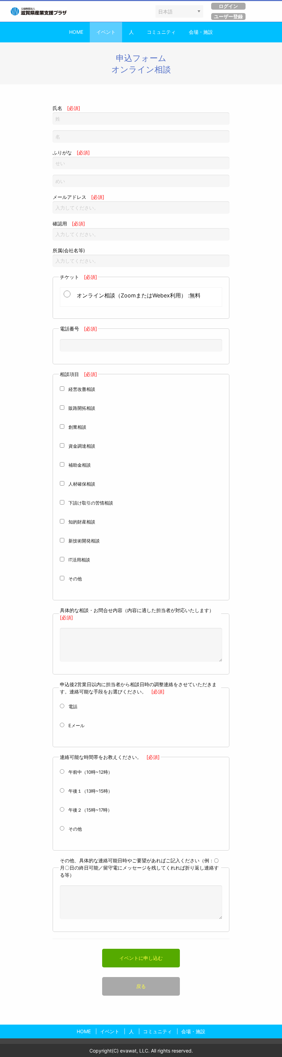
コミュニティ (161, 32)
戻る (141, 986)
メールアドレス (78, 197)
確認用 (69, 223)
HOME (76, 32)
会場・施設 (201, 32)
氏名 (66, 108)
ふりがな (71, 152)
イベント (106, 32)
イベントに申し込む (141, 958)
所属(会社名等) (69, 250)
